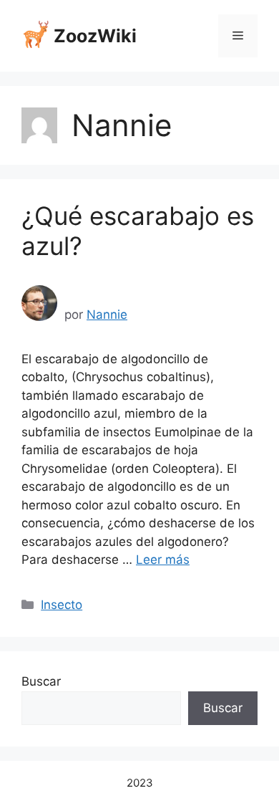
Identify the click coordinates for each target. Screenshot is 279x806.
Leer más (163, 559)
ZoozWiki (95, 36)
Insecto (61, 605)
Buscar (41, 681)
